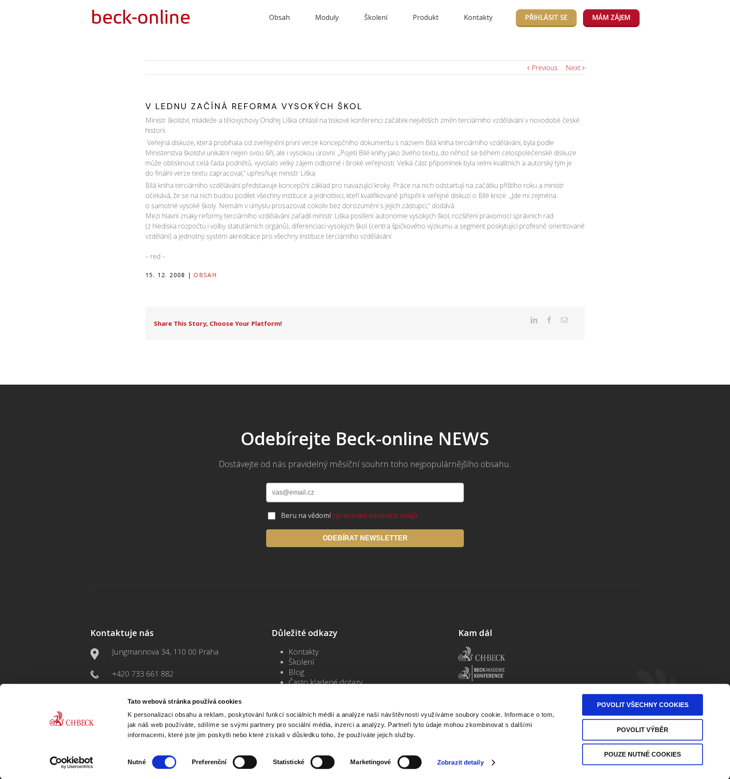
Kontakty (478, 17)
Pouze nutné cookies (642, 754)
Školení (375, 17)
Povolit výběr (642, 729)
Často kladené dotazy (325, 682)
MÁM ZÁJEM (611, 17)
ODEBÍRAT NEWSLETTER (365, 538)
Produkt (426, 17)
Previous (544, 67)
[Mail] (564, 320)
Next (573, 67)
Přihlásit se (546, 17)
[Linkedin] (534, 320)
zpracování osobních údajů (374, 515)
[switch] (245, 762)
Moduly (327, 17)
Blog (296, 672)
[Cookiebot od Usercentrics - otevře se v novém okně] (72, 762)
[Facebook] (549, 320)
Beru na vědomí (349, 515)
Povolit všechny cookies (643, 704)
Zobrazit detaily (460, 762)
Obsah (279, 17)
